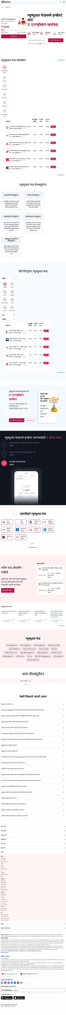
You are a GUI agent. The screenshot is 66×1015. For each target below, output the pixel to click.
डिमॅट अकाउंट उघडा (4, 914)
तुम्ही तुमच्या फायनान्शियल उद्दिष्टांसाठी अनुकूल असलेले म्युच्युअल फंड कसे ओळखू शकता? (21, 739)
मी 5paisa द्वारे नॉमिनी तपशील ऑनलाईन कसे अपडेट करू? (14, 721)
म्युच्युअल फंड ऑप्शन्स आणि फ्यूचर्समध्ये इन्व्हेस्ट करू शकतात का (24, 613)
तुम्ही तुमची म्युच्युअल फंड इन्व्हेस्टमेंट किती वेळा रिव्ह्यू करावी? (40, 613)
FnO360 (2, 897)
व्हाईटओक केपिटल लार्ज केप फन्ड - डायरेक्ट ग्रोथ (17, 339)
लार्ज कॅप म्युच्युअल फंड (17, 333)
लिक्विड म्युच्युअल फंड (8, 656)
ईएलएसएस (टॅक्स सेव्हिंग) (54, 645)
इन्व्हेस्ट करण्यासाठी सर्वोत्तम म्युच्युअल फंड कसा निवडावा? (14, 727)
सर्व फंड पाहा (61, 60)
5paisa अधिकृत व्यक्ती (5, 918)
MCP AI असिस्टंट (4, 905)
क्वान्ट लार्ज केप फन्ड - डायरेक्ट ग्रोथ (18, 346)
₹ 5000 (5, 27)
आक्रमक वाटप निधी (43, 649)
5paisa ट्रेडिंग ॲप (4, 901)
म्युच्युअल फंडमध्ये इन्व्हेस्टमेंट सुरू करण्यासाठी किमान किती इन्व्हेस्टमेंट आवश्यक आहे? (20, 774)
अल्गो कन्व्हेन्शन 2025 (5, 861)
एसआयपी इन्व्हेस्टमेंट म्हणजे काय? (9, 798)
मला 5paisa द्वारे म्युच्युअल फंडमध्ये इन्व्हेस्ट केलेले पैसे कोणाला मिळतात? (18, 733)
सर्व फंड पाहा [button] (61, 175)
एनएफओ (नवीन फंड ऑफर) (29, 649)
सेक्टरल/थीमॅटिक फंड (14, 649)
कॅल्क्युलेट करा (14, 36)
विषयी (2, 856)
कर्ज (3, 315)
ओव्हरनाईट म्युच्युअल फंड (33, 660)
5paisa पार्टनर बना (4, 916)
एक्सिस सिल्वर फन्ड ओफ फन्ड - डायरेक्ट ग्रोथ (20, 142)
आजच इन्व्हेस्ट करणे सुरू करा (16, 420)
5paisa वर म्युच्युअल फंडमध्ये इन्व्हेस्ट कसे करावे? (12, 810)
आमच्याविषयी (3, 858)
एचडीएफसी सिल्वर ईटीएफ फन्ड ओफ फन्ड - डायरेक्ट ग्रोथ (19, 167)
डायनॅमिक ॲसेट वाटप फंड (11, 652)
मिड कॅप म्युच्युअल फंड (25, 645)
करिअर (2, 863)
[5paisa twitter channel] (8, 983)
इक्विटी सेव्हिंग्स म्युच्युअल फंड (27, 652)
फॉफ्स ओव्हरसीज (16, 136)
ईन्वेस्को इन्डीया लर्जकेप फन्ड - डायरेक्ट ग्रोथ (16, 331)
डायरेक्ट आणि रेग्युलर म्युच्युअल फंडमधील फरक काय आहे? (14, 815)
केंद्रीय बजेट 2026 (4, 874)
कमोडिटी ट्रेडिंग (3, 884)
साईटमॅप (2, 865)
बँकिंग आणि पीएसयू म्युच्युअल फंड (42, 656)
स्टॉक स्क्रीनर (3, 887)
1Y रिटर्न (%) (41, 120)
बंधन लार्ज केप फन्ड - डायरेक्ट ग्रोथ (17, 363)
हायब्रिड (4, 319)
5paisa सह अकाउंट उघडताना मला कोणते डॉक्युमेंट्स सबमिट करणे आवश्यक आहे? (20, 716)
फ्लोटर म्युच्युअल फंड (58, 656)
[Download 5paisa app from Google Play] (7, 998)
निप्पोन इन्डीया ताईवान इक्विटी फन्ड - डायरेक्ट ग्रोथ (20, 126)
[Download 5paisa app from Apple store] (19, 998)
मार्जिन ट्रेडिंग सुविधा (4, 889)
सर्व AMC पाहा (32, 547)
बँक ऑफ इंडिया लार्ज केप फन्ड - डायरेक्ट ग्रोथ (16, 355)
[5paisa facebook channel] (11, 983)
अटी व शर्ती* (39, 43)
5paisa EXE (3, 903)
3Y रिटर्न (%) (47, 120)
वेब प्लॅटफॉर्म (3, 896)
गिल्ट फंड (29, 656)
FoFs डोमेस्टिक (16, 144)
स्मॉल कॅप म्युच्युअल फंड (39, 645)
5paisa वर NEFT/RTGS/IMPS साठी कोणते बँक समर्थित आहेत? (16, 792)
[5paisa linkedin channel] (15, 983)
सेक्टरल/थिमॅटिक (17, 128)
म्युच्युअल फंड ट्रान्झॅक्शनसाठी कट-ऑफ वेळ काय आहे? (14, 786)
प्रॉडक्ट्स (3, 879)
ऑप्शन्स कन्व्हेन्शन (4, 869)
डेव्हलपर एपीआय (3, 908)
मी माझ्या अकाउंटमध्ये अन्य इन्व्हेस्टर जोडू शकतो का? (13, 763)
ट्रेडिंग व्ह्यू (2, 906)
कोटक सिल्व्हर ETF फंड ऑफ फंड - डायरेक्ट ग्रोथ (19, 159)
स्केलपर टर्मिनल (3, 894)
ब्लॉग (1, 870)
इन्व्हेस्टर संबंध (3, 860)
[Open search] (60, 2)
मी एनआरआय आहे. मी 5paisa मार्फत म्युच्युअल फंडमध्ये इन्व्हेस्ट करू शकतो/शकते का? (21, 780)
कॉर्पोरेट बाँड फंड (20, 656)
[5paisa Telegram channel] (2, 983)
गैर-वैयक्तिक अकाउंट (4, 920)
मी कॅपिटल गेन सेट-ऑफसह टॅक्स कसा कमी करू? (12, 768)
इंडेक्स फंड (54, 649)
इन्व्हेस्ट (53, 126)
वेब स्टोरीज (3, 872)
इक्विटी (3, 278)
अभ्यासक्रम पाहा (30, 420)
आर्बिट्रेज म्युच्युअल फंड (42, 652)
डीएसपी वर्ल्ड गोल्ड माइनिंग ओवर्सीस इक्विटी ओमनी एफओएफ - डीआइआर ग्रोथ (19, 134)
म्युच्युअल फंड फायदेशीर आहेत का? (9, 745)
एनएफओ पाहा (7, 590)
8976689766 (35, 974)
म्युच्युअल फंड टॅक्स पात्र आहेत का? (9, 751)
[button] (30, 543)
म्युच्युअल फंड (3, 886)
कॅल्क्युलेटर (3, 839)
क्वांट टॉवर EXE (3, 910)
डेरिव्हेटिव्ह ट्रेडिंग (4, 882)
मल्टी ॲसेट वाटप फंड (56, 652)
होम (2, 7)
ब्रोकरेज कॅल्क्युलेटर (24, 681)
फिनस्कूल (2, 867)
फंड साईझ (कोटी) (34, 120)
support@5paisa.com (12, 974)
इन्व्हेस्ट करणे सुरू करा (55, 40)
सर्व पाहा (61, 626)
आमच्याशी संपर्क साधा (4, 952)
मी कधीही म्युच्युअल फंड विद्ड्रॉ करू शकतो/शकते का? (13, 804)
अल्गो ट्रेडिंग (3, 899)
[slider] (3, 30)
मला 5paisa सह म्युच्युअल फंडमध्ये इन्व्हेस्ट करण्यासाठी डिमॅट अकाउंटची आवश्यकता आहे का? (22, 710)
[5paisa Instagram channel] (5, 983)
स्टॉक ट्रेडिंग (3, 880)
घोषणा (2, 876)
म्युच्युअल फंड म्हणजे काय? (7, 704)
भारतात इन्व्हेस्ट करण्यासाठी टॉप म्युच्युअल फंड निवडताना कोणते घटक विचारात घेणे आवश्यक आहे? (23, 757)
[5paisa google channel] (21, 983)
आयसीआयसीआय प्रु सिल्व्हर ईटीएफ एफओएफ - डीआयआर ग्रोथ (20, 151)
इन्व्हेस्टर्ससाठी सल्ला (5, 958)
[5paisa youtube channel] (18, 983)
